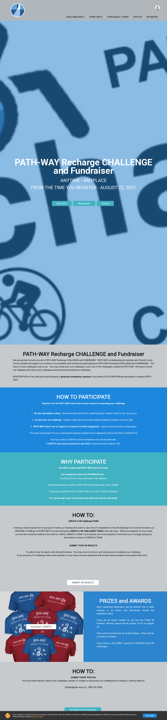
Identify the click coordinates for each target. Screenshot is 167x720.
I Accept (149, 715)
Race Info (62, 203)
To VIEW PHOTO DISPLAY (82, 710)
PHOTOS (137, 17)
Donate (105, 203)
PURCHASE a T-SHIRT (118, 17)
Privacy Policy (38, 717)
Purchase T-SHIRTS (41, 626)
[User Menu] (157, 7)
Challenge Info (74, 17)
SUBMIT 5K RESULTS (83, 582)
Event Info (95, 17)
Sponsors (152, 17)
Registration (84, 203)
